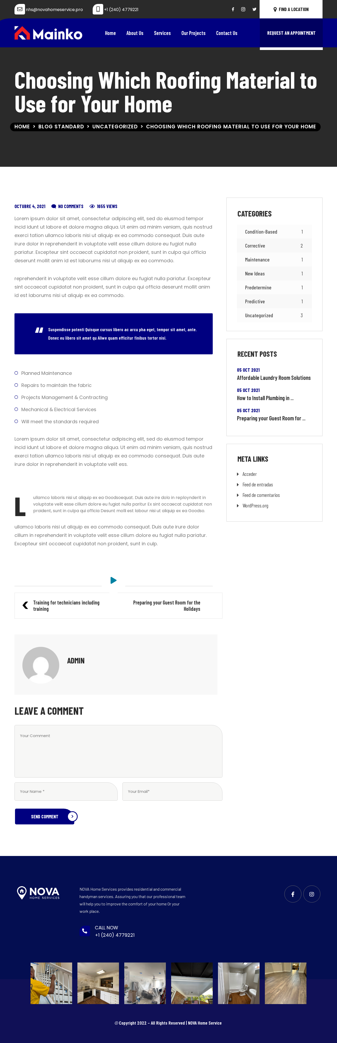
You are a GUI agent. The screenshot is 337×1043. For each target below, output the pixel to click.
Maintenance (274, 259)
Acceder (249, 474)
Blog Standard (61, 126)
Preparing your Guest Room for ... (271, 418)
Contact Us (226, 33)
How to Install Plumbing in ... (265, 397)
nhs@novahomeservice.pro (54, 10)
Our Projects (193, 33)
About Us (134, 33)
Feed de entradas (257, 484)
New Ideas (274, 273)
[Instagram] (243, 9)
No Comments (70, 206)
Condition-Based (274, 231)
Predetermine (274, 287)
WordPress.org (255, 505)
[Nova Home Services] (48, 33)
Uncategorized (115, 126)
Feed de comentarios (261, 495)
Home (110, 33)
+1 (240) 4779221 (121, 10)
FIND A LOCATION (294, 9)
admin (76, 660)
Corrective (274, 245)
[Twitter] (254, 9)
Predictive (274, 301)
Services (162, 33)
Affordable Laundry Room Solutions (274, 377)
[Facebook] (233, 9)
